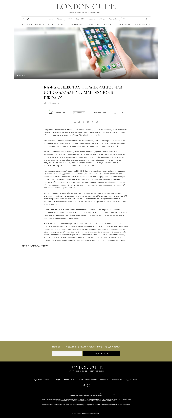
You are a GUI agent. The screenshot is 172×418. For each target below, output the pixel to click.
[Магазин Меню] (64, 20)
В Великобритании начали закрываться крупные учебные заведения (68, 326)
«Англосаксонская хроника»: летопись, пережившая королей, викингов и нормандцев (67, 299)
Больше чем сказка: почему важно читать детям (101, 271)
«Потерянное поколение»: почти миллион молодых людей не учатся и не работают (100, 327)
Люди (51, 24)
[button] (146, 18)
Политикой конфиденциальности (103, 404)
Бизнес (61, 24)
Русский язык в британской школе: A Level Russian (36, 271)
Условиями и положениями (86, 404)
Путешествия (92, 24)
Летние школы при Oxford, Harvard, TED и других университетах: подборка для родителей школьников (134, 327)
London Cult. (60, 113)
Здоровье (108, 24)
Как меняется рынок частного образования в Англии (133, 272)
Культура (27, 24)
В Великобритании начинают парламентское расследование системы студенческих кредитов (36, 327)
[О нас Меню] (119, 20)
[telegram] (23, 19)
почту (113, 400)
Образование (123, 24)
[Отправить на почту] (75, 122)
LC (45, 103)
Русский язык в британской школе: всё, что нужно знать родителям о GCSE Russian (69, 272)
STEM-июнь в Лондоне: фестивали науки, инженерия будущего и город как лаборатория (99, 299)
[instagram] (28, 19)
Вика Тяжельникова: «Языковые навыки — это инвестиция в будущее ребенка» (133, 299)
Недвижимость (142, 24)
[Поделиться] (79, 122)
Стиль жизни (75, 24)
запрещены (72, 129)
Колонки (39, 24)
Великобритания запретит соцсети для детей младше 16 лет (36, 298)
